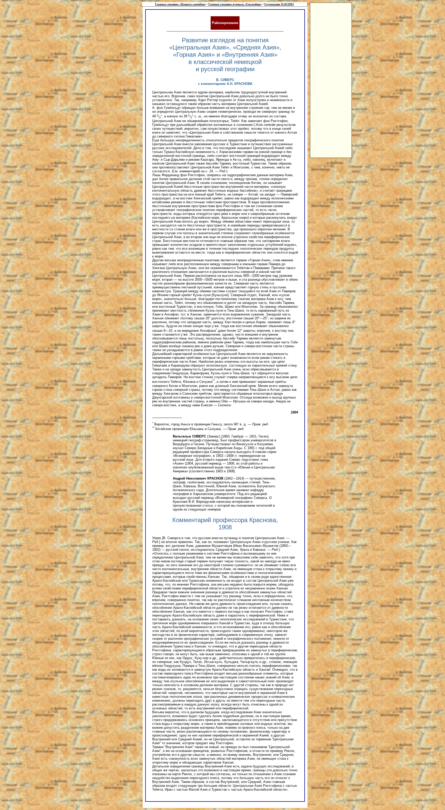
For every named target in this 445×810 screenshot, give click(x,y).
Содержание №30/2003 (279, 4)
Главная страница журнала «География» (235, 4)
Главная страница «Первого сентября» (180, 4)
